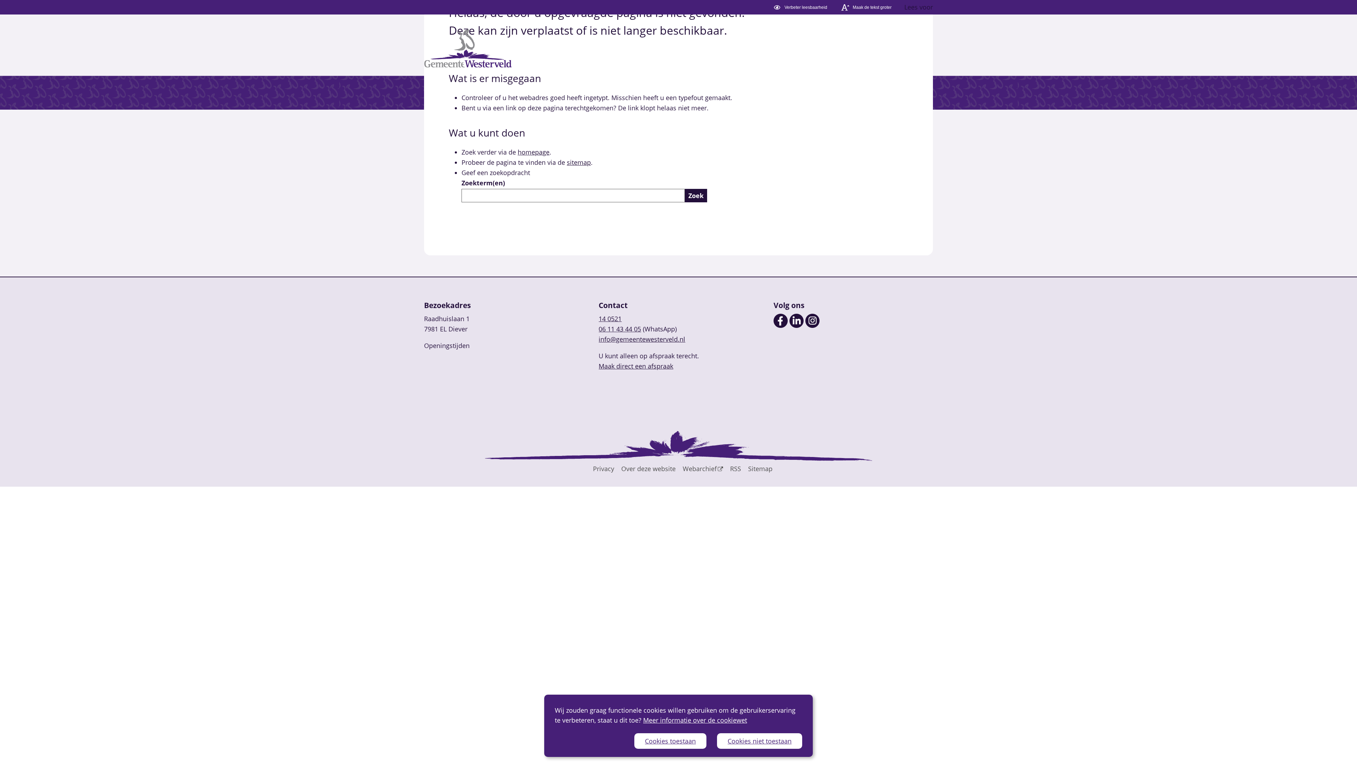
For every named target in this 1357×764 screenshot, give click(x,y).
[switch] (802, 7)
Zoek (696, 195)
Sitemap (760, 468)
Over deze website (648, 468)
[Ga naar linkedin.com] (796, 325)
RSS (735, 468)
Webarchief (700, 468)
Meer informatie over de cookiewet (695, 720)
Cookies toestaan (670, 741)
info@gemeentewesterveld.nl (642, 339)
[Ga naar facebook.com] (781, 325)
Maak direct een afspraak (636, 366)
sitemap (579, 162)
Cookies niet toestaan (760, 741)
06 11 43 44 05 (620, 329)
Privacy (603, 468)
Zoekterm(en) (483, 183)
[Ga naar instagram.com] (812, 325)
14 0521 (610, 318)
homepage (534, 152)
